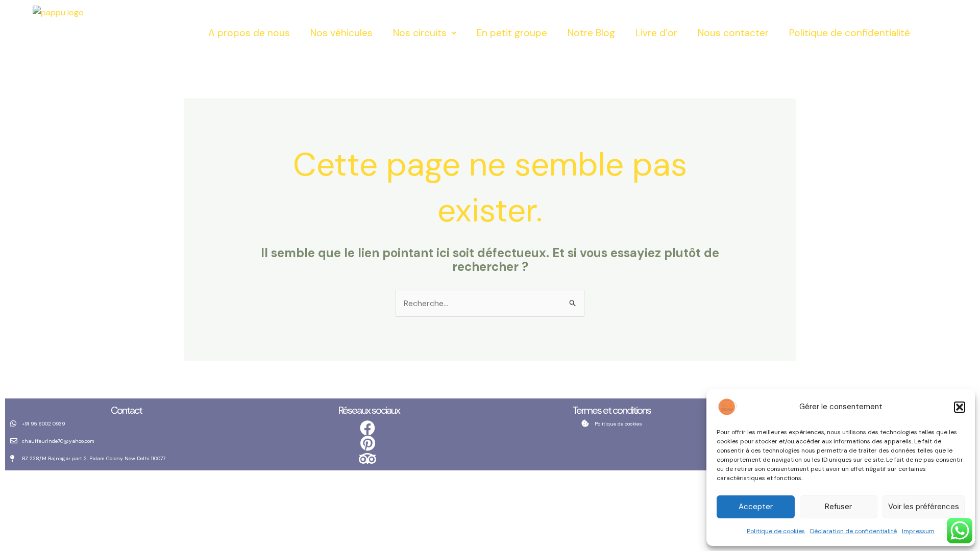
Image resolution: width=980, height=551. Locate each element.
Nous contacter (733, 33)
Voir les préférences (923, 507)
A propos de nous (249, 33)
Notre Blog (591, 33)
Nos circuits (420, 33)
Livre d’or (656, 33)
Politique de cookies (776, 531)
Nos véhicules (341, 33)
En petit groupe (512, 33)
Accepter (756, 507)
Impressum (918, 531)
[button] (959, 407)
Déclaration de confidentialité (853, 531)
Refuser (838, 507)
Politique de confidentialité (849, 33)
